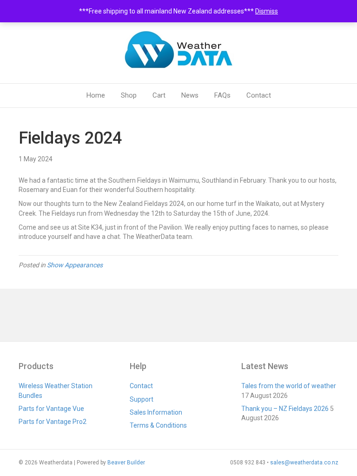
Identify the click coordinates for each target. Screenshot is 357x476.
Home (95, 95)
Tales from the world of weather (288, 386)
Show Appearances (75, 265)
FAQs (222, 95)
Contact (258, 95)
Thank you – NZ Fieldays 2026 (285, 408)
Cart (158, 95)
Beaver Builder (126, 462)
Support (141, 399)
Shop (129, 95)
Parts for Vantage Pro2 (52, 421)
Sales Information (156, 412)
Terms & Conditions (158, 425)
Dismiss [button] (266, 11)
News (189, 95)
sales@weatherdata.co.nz (304, 462)
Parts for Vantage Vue (51, 408)
